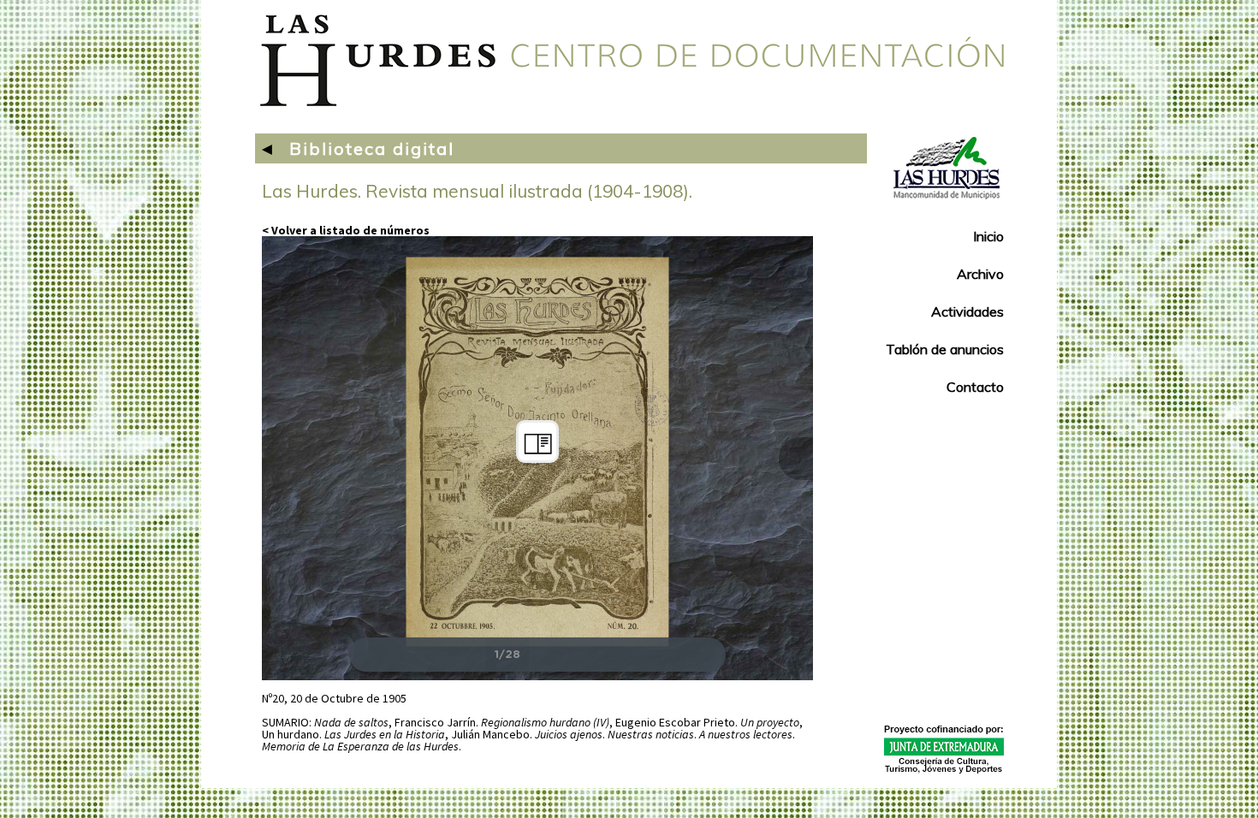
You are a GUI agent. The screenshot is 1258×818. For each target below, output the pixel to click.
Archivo (980, 273)
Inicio (988, 236)
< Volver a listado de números (346, 230)
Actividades (967, 311)
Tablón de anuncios (945, 349)
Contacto (975, 386)
